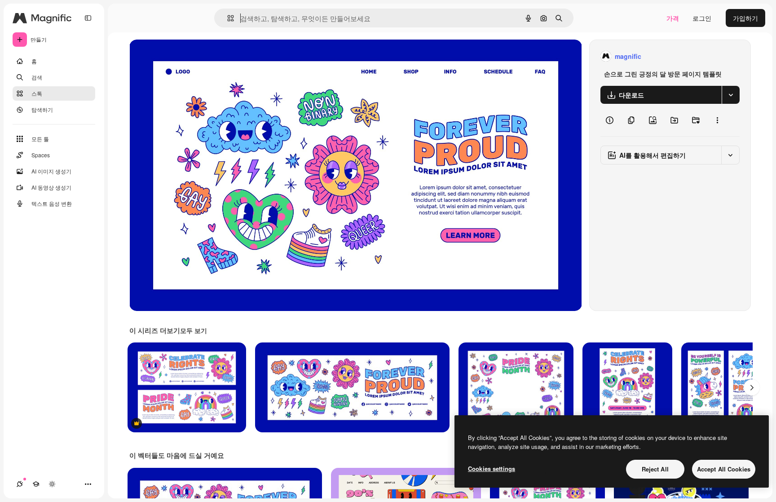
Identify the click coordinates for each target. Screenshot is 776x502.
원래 (181, 56)
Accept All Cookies (723, 469)
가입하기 (745, 17)
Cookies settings (491, 468)
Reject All (655, 469)
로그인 (701, 17)
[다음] (752, 387)
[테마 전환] (52, 484)
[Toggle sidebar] (88, 18)
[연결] (20, 484)
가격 (672, 17)
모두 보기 (193, 330)
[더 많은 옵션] (717, 120)
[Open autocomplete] (227, 18)
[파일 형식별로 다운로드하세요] (731, 95)
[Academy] (36, 484)
